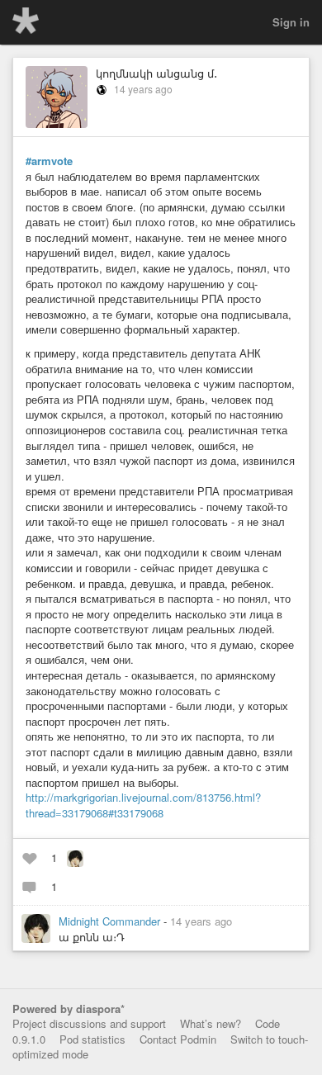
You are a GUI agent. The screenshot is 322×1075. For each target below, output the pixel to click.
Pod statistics (92, 1039)
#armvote (49, 161)
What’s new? (210, 1023)
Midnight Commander (111, 921)
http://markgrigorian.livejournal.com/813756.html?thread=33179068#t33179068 (143, 805)
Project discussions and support (89, 1023)
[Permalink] (242, 921)
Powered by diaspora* (68, 1008)
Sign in (291, 22)
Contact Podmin (178, 1039)
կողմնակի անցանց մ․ (156, 73)
